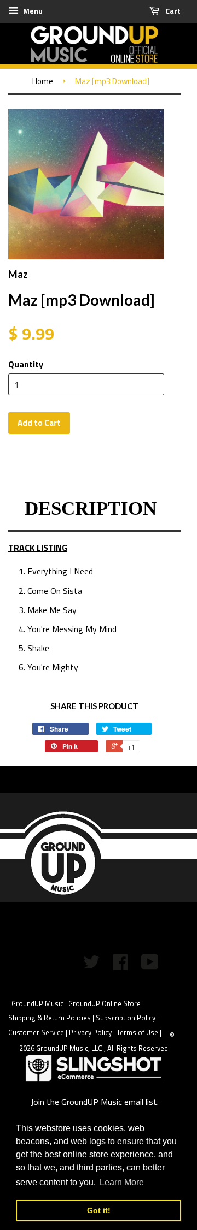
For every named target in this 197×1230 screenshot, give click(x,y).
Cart (172, 10)
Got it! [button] (99, 1210)
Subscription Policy (125, 1017)
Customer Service (36, 1032)
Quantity (25, 364)
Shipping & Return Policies (49, 1017)
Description (91, 508)
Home (42, 81)
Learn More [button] (122, 1182)
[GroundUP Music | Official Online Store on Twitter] (91, 965)
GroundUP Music (37, 1003)
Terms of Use (137, 1032)
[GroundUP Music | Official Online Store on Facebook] (120, 965)
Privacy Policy (90, 1032)
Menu (32, 10)
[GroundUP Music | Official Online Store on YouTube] (150, 965)
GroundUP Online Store (104, 1003)
